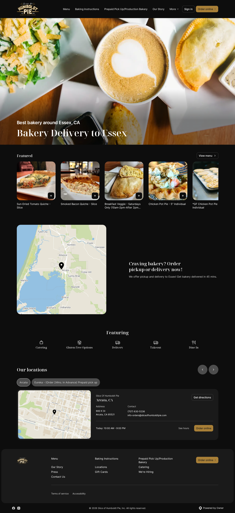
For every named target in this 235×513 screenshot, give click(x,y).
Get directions (202, 397)
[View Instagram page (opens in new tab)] (19, 508)
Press (54, 471)
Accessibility (79, 493)
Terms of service (60, 493)
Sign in (188, 9)
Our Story (158, 9)
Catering (144, 467)
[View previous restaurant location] (202, 369)
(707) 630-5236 (136, 411)
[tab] (23, 382)
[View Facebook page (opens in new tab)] (14, 508)
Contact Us (58, 476)
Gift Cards (101, 471)
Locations (101, 467)
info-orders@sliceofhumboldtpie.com (147, 415)
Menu (66, 9)
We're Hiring (146, 471)
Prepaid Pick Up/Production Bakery (125, 9)
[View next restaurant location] (213, 369)
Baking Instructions (87, 9)
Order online (203, 428)
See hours (183, 428)
